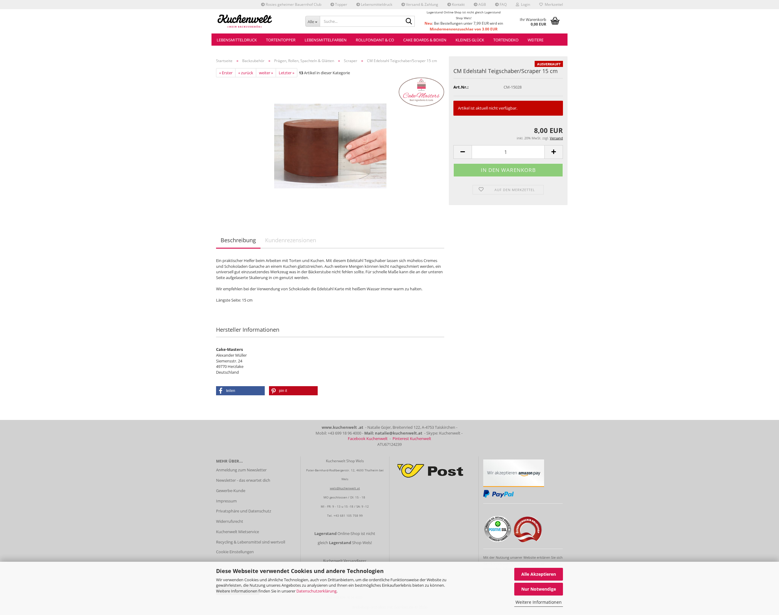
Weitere (535, 40)
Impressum (226, 501)
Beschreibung (238, 240)
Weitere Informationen (538, 602)
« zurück (245, 72)
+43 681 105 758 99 (348, 515)
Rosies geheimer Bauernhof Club (293, 4)
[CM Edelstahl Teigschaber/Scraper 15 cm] (330, 145)
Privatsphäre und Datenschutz (243, 511)
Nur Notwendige (538, 589)
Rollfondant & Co (375, 40)
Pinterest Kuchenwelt (412, 438)
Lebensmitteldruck (376, 4)
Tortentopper (280, 40)
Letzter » (286, 72)
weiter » (266, 72)
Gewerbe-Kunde (230, 490)
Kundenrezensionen (290, 240)
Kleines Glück (470, 40)
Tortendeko (506, 40)
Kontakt (458, 4)
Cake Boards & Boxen (424, 40)
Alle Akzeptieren (538, 574)
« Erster (225, 72)
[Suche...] (409, 21)
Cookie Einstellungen (235, 551)
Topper (340, 4)
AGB (481, 4)
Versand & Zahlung (421, 4)
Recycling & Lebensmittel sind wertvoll (250, 542)
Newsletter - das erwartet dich (243, 480)
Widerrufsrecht (229, 521)
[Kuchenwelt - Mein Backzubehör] (256, 21)
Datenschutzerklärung (316, 591)
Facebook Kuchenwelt (368, 438)
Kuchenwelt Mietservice (237, 531)
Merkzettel (553, 4)
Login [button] (524, 4)
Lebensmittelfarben (326, 40)
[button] (462, 152)
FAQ (503, 4)
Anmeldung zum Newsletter (241, 470)
